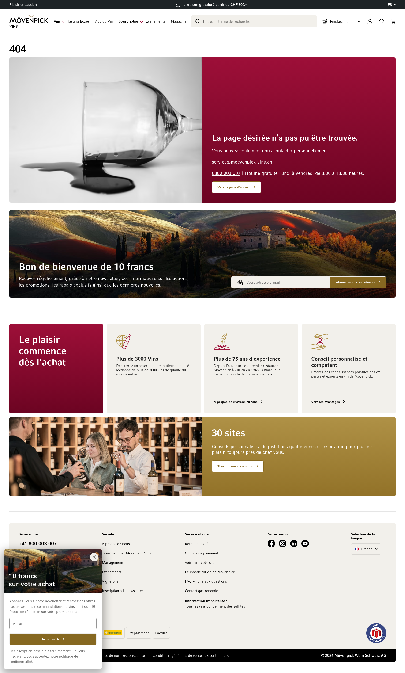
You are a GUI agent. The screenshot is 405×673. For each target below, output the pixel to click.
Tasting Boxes (78, 21)
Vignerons (110, 581)
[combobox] (254, 21)
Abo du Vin (104, 21)
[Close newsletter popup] (94, 557)
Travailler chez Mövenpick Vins (126, 553)
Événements (155, 21)
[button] (392, 4)
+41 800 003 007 (38, 543)
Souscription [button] (129, 21)
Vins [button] (57, 21)
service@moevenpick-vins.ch (242, 161)
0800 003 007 (226, 173)
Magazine (179, 21)
